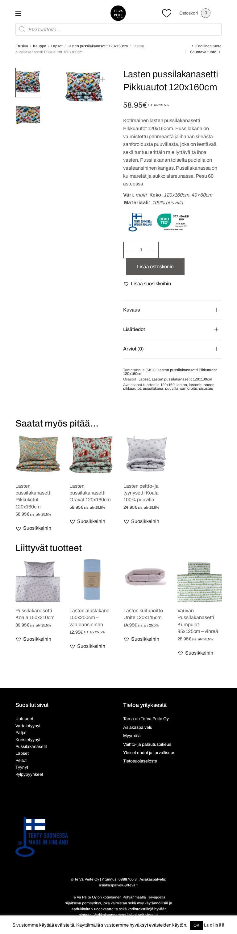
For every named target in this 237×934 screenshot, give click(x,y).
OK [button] (196, 925)
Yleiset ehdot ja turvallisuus (149, 752)
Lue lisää (214, 925)
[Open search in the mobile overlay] (118, 29)
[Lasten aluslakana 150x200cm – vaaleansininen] (91, 579)
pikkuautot (132, 388)
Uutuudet (24, 718)
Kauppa (39, 46)
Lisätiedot (134, 329)
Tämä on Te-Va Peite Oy (146, 718)
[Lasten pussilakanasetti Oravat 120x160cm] (91, 454)
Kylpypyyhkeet (29, 774)
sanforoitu (188, 388)
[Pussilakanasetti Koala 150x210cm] (37, 579)
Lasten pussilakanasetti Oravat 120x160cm (90, 493)
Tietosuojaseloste (140, 761)
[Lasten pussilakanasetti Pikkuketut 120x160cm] (37, 454)
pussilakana (153, 388)
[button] (147, 284)
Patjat (21, 732)
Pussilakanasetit (31, 746)
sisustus (206, 388)
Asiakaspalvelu (137, 727)
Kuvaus (131, 309)
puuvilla (171, 388)
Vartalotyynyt (27, 726)
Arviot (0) (133, 348)
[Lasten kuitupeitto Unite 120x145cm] (145, 579)
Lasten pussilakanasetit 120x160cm (98, 46)
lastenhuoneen (201, 385)
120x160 (167, 385)
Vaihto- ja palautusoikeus (147, 744)
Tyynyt (21, 767)
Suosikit (166, 13)
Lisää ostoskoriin (155, 266)
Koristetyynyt (27, 739)
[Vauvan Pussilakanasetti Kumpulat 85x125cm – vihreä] (199, 579)
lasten (182, 385)
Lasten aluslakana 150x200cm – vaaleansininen (89, 617)
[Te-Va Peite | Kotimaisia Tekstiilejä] (118, 13)
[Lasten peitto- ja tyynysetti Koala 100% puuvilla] (145, 454)
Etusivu (21, 46)
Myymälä (132, 735)
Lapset (57, 46)
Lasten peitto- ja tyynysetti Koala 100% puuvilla (141, 493)
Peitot (21, 760)
